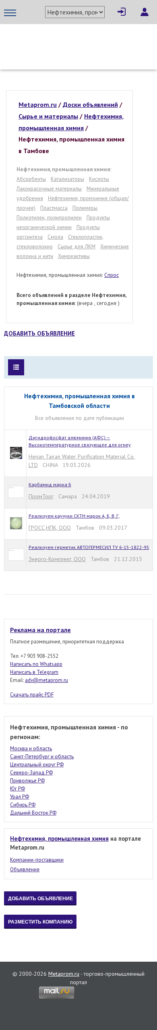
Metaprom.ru (63, 973)
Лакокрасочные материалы (49, 188)
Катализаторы (67, 178)
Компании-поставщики (37, 859)
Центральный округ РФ (37, 764)
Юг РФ (17, 788)
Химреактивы (74, 256)
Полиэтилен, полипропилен (49, 217)
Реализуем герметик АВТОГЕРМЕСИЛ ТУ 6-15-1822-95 (89, 547)
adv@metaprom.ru (46, 680)
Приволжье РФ (27, 780)
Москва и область (31, 748)
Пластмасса (54, 207)
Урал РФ (19, 796)
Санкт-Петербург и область (42, 756)
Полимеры (84, 207)
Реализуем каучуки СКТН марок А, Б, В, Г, (74, 516)
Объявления (24, 869)
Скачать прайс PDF (32, 694)
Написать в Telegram (34, 672)
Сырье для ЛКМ (76, 246)
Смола (55, 236)
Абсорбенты (31, 178)
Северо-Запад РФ (31, 772)
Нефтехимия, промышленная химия (59, 838)
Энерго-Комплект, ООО (57, 559)
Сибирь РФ (22, 804)
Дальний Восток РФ (33, 812)
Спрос (111, 274)
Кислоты (99, 178)
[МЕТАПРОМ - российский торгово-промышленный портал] (78, 40)
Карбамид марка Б (50, 484)
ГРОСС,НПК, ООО (50, 527)
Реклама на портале (40, 630)
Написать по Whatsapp (36, 664)
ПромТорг (41, 496)
